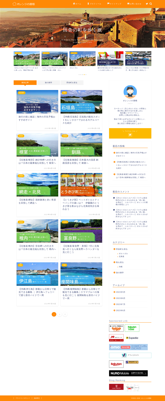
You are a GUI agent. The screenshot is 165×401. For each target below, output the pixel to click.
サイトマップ (115, 4)
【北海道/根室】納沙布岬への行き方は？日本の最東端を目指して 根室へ (131, 175)
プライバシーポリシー (23, 398)
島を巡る (120, 262)
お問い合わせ (135, 4)
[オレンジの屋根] (23, 5)
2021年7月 (120, 304)
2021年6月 (120, 310)
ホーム (78, 4)
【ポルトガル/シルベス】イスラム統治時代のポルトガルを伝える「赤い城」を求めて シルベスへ (131, 200)
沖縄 (120, 267)
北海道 (121, 256)
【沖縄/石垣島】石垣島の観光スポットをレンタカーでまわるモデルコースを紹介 (131, 165)
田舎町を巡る (72, 82)
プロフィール (95, 4)
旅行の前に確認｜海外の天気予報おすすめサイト (131, 154)
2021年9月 (120, 292)
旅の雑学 (48, 82)
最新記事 (25, 82)
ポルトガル (123, 253)
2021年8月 (120, 298)
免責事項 (37, 398)
